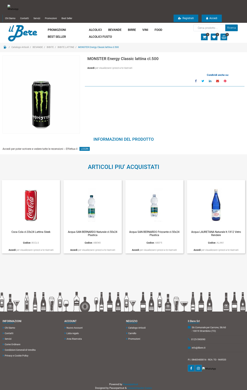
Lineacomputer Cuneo (139, 387)
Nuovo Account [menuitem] (75, 327)
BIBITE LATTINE (66, 47)
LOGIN (84, 148)
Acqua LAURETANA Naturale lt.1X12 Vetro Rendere (216, 233)
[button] (231, 27)
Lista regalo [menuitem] (73, 333)
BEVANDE (38, 47)
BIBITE (50, 47)
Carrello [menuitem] (132, 333)
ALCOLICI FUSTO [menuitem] (100, 36)
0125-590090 (198, 339)
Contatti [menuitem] (24, 18)
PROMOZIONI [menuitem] (57, 30)
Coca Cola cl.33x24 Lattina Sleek (30, 231)
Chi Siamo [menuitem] (10, 18)
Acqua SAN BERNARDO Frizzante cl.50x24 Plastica (154, 233)
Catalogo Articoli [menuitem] (137, 327)
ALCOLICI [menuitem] (95, 30)
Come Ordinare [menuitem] (12, 344)
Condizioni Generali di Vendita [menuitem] (20, 350)
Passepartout (130, 384)
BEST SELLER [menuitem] (57, 36)
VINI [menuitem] (145, 30)
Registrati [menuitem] (188, 18)
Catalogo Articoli (20, 47)
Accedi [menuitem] (213, 18)
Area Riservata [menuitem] (74, 338)
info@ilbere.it (198, 347)
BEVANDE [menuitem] (114, 30)
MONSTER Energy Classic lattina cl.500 (98, 47)
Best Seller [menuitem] (66, 18)
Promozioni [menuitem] (51, 18)
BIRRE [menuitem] (132, 30)
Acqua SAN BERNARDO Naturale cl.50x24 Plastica (92, 233)
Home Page (5, 47)
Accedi (91, 68)
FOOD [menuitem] (158, 30)
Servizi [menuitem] (36, 18)
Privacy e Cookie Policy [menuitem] (16, 355)
